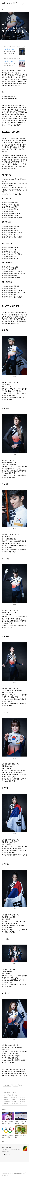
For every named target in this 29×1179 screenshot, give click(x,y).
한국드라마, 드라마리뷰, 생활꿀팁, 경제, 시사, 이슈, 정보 (11, 1150)
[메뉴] (26, 3)
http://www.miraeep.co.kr (11, 58)
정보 (5, 1092)
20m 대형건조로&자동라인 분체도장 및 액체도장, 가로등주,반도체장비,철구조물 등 (9, 52)
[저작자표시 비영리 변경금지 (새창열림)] (21, 1085)
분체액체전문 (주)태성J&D (9, 49)
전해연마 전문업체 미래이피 (9, 61)
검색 (22, 3)
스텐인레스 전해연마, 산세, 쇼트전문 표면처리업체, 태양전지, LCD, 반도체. (9, 64)
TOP (25, 1173)
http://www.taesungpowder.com (13, 46)
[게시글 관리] (10, 1085)
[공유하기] (8, 1085)
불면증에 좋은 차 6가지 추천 (10, 1101)
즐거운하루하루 (9, 3)
